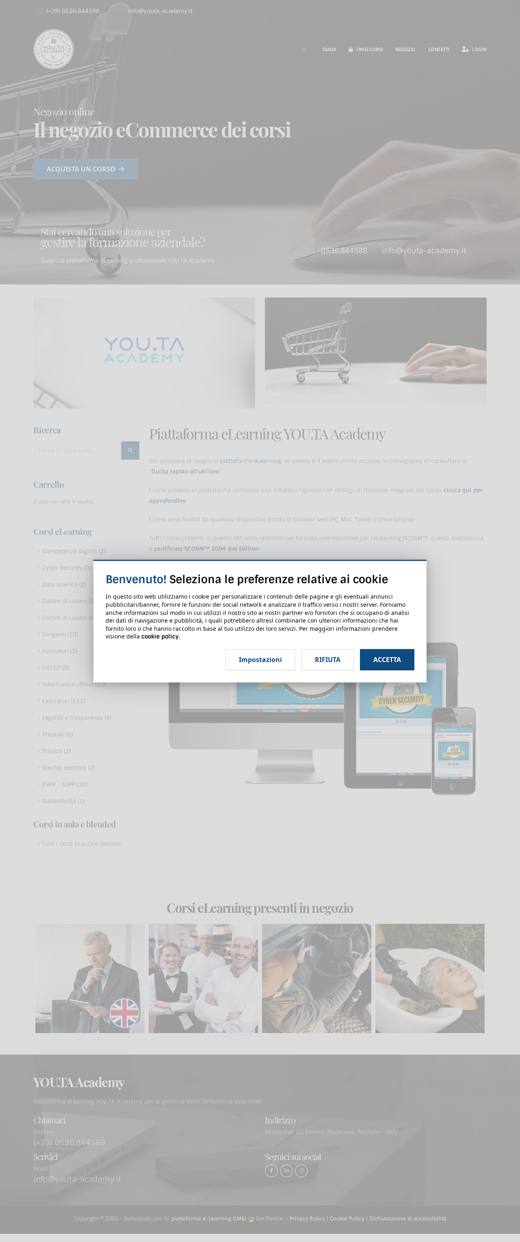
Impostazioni (260, 659)
